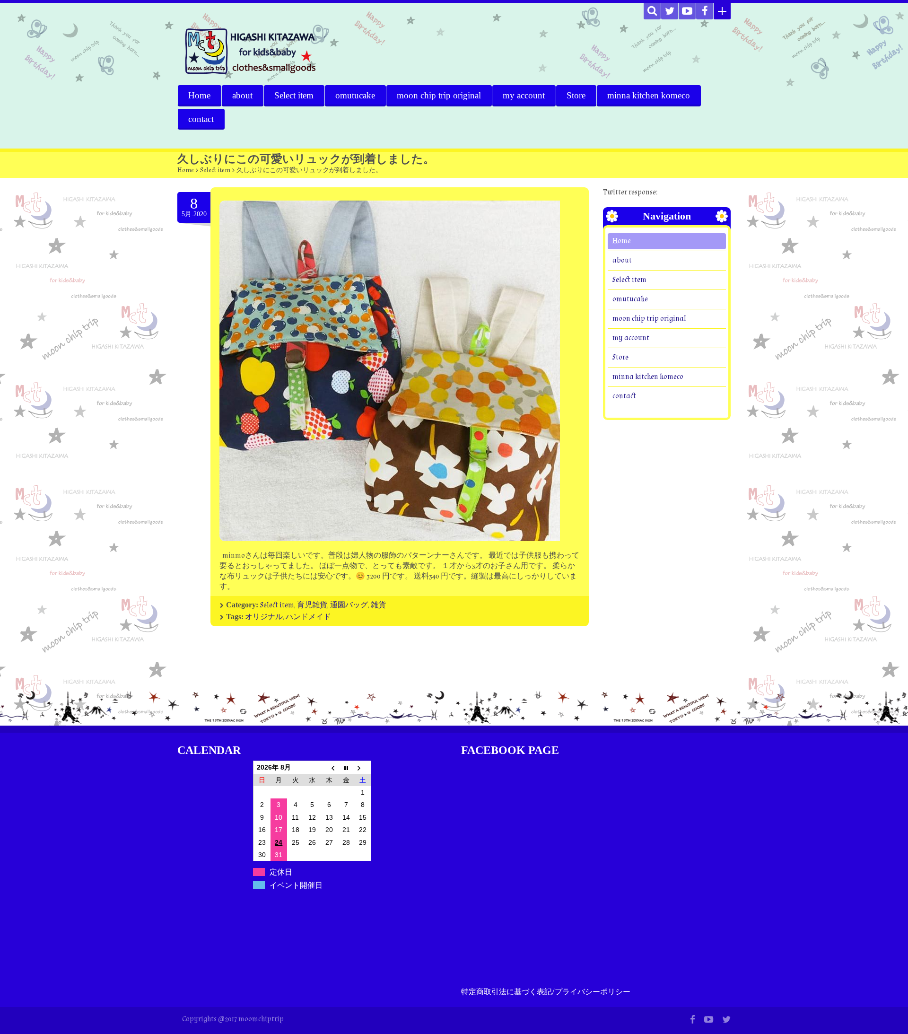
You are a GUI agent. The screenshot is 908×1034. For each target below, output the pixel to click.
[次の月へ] (362, 767)
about (242, 95)
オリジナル (264, 617)
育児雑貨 (312, 605)
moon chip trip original (439, 95)
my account (524, 95)
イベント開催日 (296, 885)
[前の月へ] (329, 767)
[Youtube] (687, 11)
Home (199, 95)
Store (576, 95)
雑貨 (378, 605)
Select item (294, 95)
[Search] (652, 11)
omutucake (355, 95)
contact (201, 119)
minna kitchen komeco (648, 95)
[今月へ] (346, 767)
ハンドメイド (308, 617)
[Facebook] (704, 11)
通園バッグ (349, 605)
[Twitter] (669, 11)
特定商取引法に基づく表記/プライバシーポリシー (545, 992)
